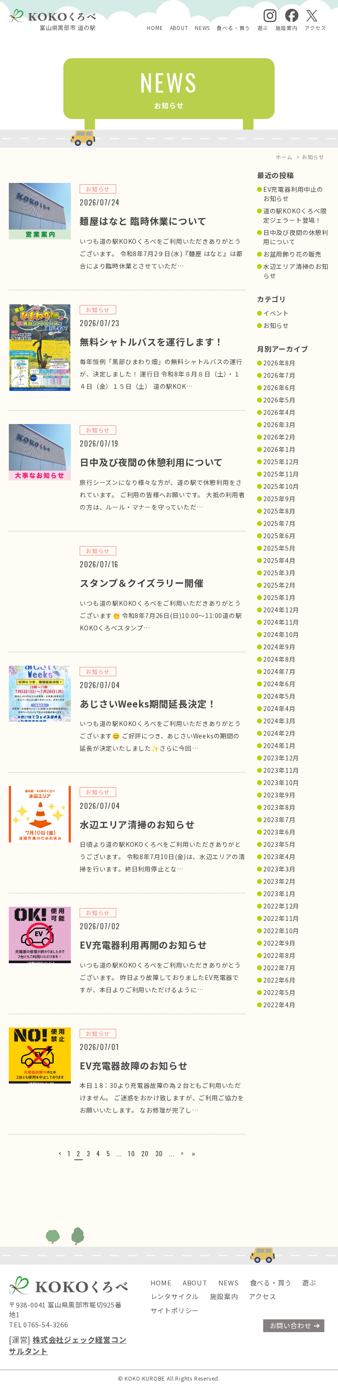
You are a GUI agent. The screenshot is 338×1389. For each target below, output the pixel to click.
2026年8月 (279, 362)
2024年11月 (281, 622)
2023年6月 (279, 831)
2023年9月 (279, 794)
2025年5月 (279, 548)
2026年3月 (279, 424)
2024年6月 (279, 683)
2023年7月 (279, 819)
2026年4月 (279, 412)
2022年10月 (281, 930)
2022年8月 (279, 955)
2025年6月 (279, 535)
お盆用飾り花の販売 (292, 253)
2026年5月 (279, 399)
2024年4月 (279, 708)
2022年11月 (281, 918)
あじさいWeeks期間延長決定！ (148, 703)
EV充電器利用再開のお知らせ (143, 944)
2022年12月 (281, 905)
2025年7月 (279, 523)
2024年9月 (279, 646)
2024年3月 (279, 720)
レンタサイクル (175, 1296)
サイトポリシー (175, 1310)
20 (145, 1153)
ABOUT (179, 27)
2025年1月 (279, 597)
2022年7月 (279, 967)
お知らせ (276, 325)
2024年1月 (279, 745)
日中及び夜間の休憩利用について (151, 462)
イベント (276, 313)
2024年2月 (279, 733)
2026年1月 (279, 449)
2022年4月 (279, 1004)
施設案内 (287, 27)
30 (159, 1153)
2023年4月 (279, 856)
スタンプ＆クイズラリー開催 (141, 582)
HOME (155, 27)
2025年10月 (281, 486)
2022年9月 (279, 942)
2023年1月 (279, 893)
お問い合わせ (291, 1325)
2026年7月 (279, 375)
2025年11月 (281, 473)
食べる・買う (233, 27)
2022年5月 (279, 992)
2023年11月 (281, 770)
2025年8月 (279, 510)
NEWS (202, 27)
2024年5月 (279, 696)
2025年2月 (279, 585)
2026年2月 (279, 436)
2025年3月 (279, 572)
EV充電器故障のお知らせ (134, 1065)
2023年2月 (279, 881)
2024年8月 (279, 659)
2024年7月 (279, 671)
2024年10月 (281, 634)
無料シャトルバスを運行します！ (152, 341)
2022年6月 (279, 980)
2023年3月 (279, 868)
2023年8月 (279, 807)
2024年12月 (281, 609)
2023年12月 (281, 757)
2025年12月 (281, 461)
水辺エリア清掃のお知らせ (137, 824)
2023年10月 (281, 782)
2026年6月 (279, 387)
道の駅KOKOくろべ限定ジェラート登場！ (295, 215)
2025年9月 (279, 498)
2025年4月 (279, 560)
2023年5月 (279, 844)
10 (131, 1153)
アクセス (316, 27)
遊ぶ (263, 27)
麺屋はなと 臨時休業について (143, 220)
